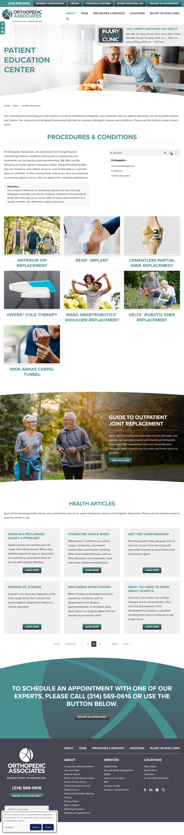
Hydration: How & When (88, 534)
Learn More (32, 235)
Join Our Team (72, 770)
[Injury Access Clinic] (110, 35)
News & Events (72, 774)
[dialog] (30, 822)
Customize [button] (9, 827)
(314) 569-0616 (19, 3)
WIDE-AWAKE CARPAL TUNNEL (32, 371)
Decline (36, 827)
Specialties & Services (109, 13)
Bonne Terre (150, 770)
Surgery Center (112, 785)
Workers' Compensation (50, 3)
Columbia (149, 774)
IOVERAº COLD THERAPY (32, 314)
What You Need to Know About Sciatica (149, 589)
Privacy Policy (71, 801)
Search (67, 19)
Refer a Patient (71, 805)
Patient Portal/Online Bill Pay (79, 793)
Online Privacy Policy (75, 782)
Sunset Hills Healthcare (156, 778)
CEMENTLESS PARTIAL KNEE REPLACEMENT (152, 262)
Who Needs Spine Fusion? (89, 587)
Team (84, 13)
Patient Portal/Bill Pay (130, 3)
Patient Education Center (77, 785)
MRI (106, 782)
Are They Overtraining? (148, 534)
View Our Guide (120, 460)
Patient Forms (71, 789)
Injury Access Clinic (165, 13)
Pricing (75, 3)
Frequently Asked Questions (79, 766)
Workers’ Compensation (116, 789)
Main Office (174, 34)
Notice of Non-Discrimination (79, 778)
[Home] (22, 15)
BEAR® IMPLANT (92, 260)
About (71, 13)
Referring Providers (74, 809)
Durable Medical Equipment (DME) (118, 772)
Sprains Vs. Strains (24, 587)
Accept (48, 827)
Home (7, 105)
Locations (137, 13)
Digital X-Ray (110, 766)
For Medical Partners (98, 3)
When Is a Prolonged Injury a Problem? (26, 536)
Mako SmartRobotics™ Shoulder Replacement (92, 317)
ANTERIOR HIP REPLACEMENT (32, 262)
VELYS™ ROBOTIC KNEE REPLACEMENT (152, 317)
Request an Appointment (164, 3)
